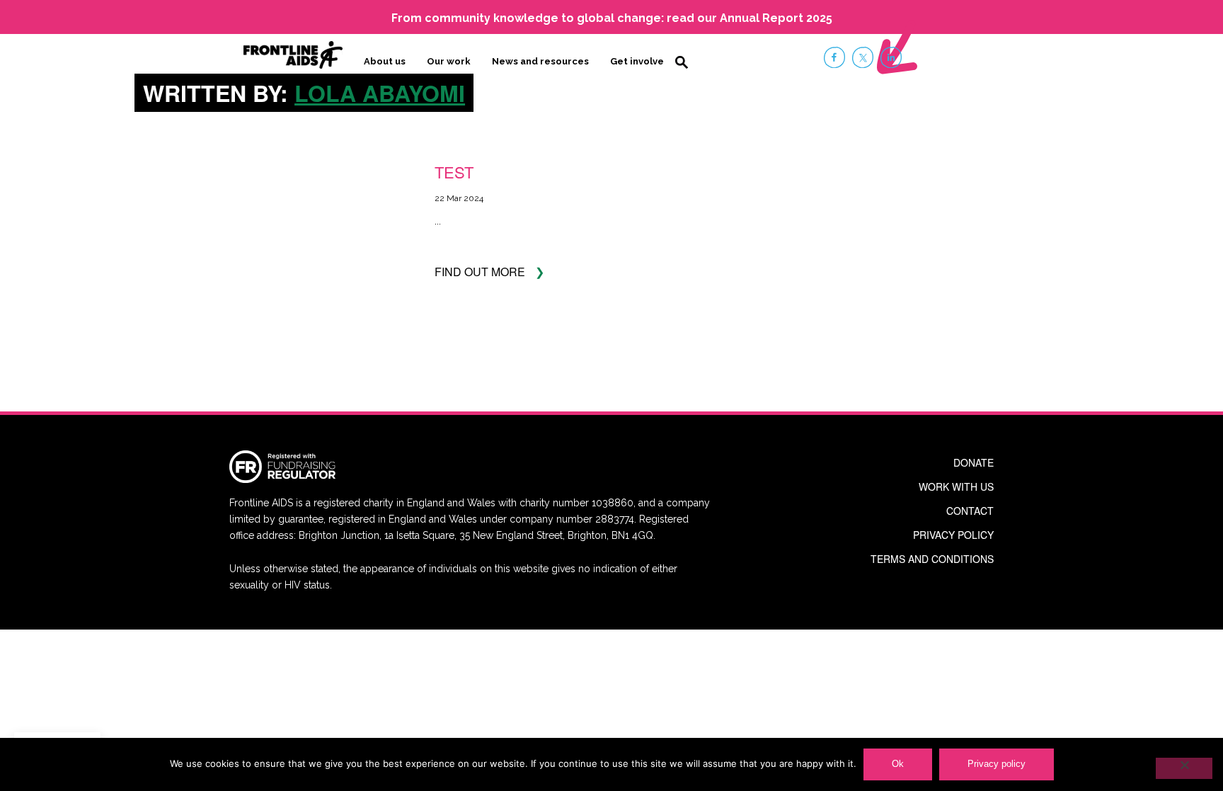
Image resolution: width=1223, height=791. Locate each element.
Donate (973, 462)
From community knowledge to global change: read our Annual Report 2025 (611, 18)
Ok (898, 763)
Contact (970, 510)
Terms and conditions (932, 559)
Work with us (956, 486)
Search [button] (681, 62)
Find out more (480, 271)
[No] (1184, 768)
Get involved (640, 61)
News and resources (540, 61)
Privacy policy (953, 535)
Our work (449, 61)
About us (385, 61)
